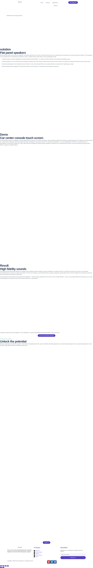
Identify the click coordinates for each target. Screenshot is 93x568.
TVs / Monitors (7, 357)
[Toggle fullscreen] (3, 565)
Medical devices (7, 415)
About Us (56, 5)
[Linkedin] (51, 562)
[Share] (6, 565)
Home (42, 2)
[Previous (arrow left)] (1, 567)
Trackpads (6, 473)
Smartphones (6, 376)
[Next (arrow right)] (3, 567)
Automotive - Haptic (8, 453)
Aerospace (6, 434)
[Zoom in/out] (1, 565)
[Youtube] (48, 562)
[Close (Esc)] (8, 565)
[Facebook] (55, 562)
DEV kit (75, 141)
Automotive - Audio (8, 396)
